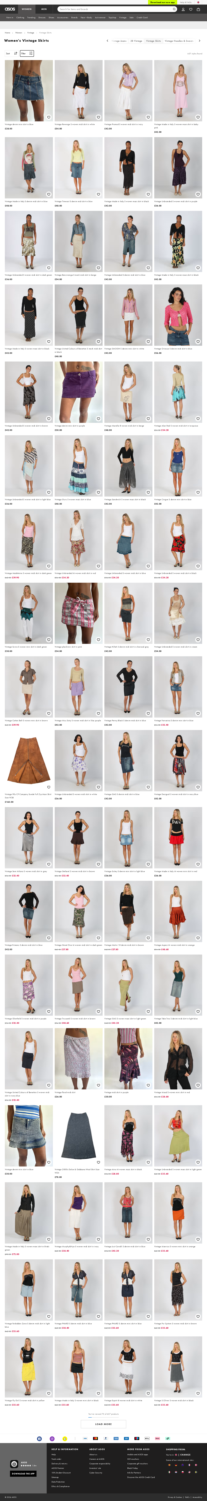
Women (18, 32)
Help (54, 1454)
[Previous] (107, 41)
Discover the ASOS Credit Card (141, 1477)
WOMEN (27, 9)
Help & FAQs (186, 2)
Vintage (30, 32)
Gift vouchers (133, 1459)
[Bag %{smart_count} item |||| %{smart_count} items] (198, 9)
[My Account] (183, 9)
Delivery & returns (59, 1463)
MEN (44, 9)
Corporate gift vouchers (137, 1463)
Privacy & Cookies (175, 1497)
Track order (56, 1459)
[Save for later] (48, 117)
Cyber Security (95, 1472)
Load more (103, 1424)
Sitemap (55, 1477)
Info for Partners (134, 1472)
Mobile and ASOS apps (137, 1454)
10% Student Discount (61, 1472)
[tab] (10, 17)
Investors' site (95, 1468)
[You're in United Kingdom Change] (198, 2)
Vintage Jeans (119, 40)
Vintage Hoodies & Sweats (179, 40)
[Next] (200, 41)
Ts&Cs (187, 1497)
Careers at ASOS (96, 1459)
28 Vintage (136, 40)
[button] (169, 1465)
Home (7, 32)
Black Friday (132, 1468)
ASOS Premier (58, 1468)
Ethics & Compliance (61, 1486)
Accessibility (197, 1497)
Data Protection (58, 1481)
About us (93, 1454)
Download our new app (162, 2)
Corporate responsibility (99, 1463)
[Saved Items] (191, 9)
